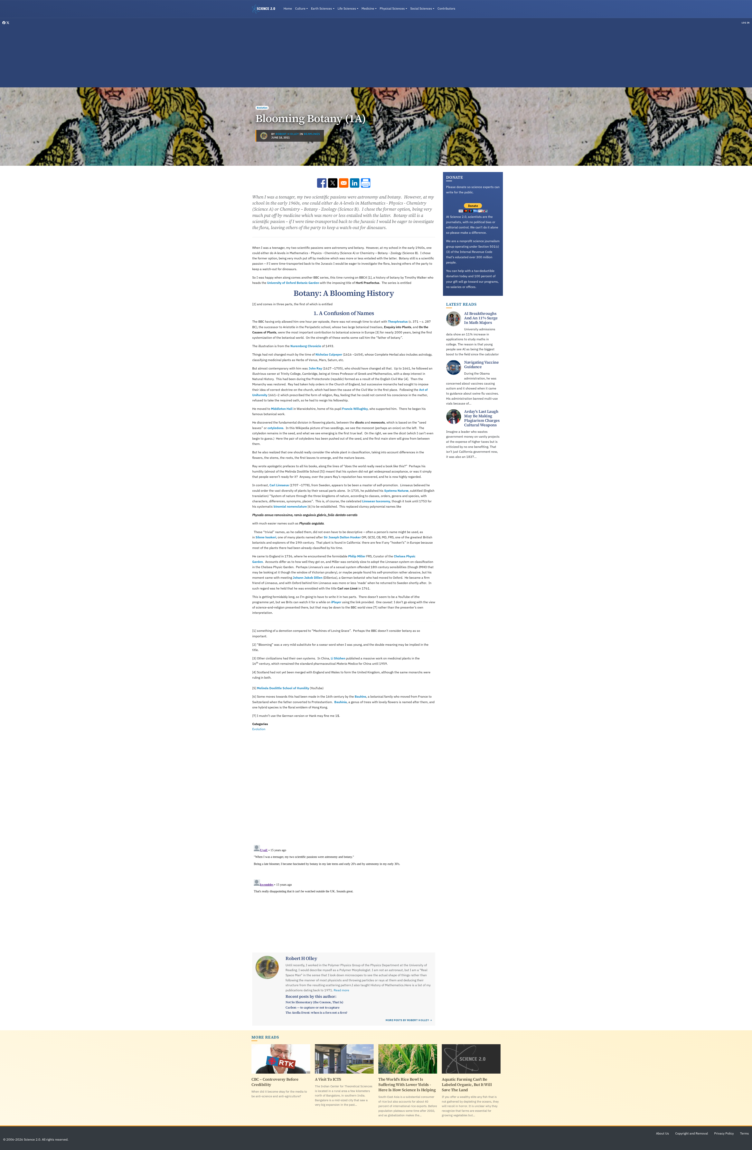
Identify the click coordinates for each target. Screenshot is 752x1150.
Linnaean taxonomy (376, 501)
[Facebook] (4, 23)
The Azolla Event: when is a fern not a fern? (316, 1012)
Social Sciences (421, 8)
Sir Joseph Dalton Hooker (342, 537)
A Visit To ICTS (328, 1079)
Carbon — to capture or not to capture (312, 1007)
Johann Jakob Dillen (307, 578)
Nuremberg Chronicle (305, 346)
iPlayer (336, 602)
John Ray (315, 368)
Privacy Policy (724, 1133)
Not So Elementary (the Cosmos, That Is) (314, 1002)
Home (288, 8)
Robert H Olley (287, 134)
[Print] (365, 183)
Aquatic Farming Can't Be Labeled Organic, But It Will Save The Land (467, 1085)
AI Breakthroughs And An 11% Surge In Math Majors (480, 318)
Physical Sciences (392, 8)
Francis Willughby (355, 409)
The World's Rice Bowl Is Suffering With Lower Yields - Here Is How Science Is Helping (407, 1085)
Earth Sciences (321, 8)
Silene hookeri (266, 537)
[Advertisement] (376, 55)
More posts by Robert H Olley (407, 1020)
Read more (341, 990)
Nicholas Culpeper (328, 354)
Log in (746, 22)
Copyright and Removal (691, 1133)
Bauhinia (340, 702)
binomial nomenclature (290, 506)
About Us (662, 1133)
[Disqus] (343, 786)
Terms (744, 1133)
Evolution (262, 107)
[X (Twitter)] (7, 23)
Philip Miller (356, 556)
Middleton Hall (282, 409)
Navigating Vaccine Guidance (481, 364)
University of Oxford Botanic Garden (293, 283)
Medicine (368, 8)
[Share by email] (343, 183)
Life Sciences (347, 8)
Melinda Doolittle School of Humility (283, 688)
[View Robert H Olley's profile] (263, 135)
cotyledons (275, 428)
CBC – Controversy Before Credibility (274, 1082)
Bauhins (360, 696)
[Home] (265, 9)
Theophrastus (398, 321)
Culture (300, 8)
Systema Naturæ (396, 491)
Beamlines (312, 134)
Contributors (446, 8)
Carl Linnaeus (279, 485)
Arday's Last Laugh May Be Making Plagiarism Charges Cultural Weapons (482, 417)
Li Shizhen (338, 658)
